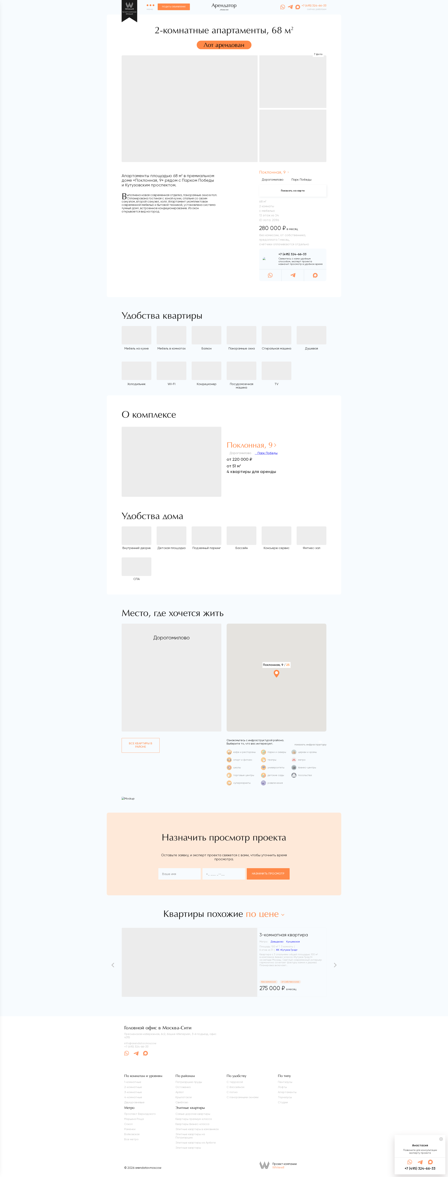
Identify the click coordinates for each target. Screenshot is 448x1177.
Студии (283, 1102)
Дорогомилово (273, 179)
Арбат (180, 1092)
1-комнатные (132, 1082)
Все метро (131, 1139)
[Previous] (113, 965)
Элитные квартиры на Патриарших (190, 1136)
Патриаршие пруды (189, 1082)
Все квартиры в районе (140, 745)
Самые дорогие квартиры (193, 1114)
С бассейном (235, 1087)
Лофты (282, 1087)
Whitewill (278, 1167)
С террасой (235, 1082)
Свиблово (182, 1102)
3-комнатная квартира (284, 934)
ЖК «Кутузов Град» (287, 949)
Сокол (128, 1124)
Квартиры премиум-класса (194, 1119)
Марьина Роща (134, 1119)
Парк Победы (267, 453)
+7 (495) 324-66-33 (292, 254)
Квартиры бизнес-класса (192, 1124)
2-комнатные (133, 1087)
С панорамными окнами (242, 1097)
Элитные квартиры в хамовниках (197, 1129)
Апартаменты (287, 1092)
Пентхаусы (285, 1082)
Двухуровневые (134, 1102)
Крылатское (184, 1097)
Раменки (129, 1129)
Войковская (131, 1134)
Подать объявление (174, 7)
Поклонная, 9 (273, 172)
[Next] (335, 965)
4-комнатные (133, 1097)
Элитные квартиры (188, 1147)
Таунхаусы (285, 1097)
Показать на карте (293, 191)
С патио (232, 1092)
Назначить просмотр (268, 873)
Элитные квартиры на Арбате (196, 1142)
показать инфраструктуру (310, 744)
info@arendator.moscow (140, 1043)
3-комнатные (133, 1092)
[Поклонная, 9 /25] (276, 683)
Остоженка (183, 1087)
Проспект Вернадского (140, 1114)
